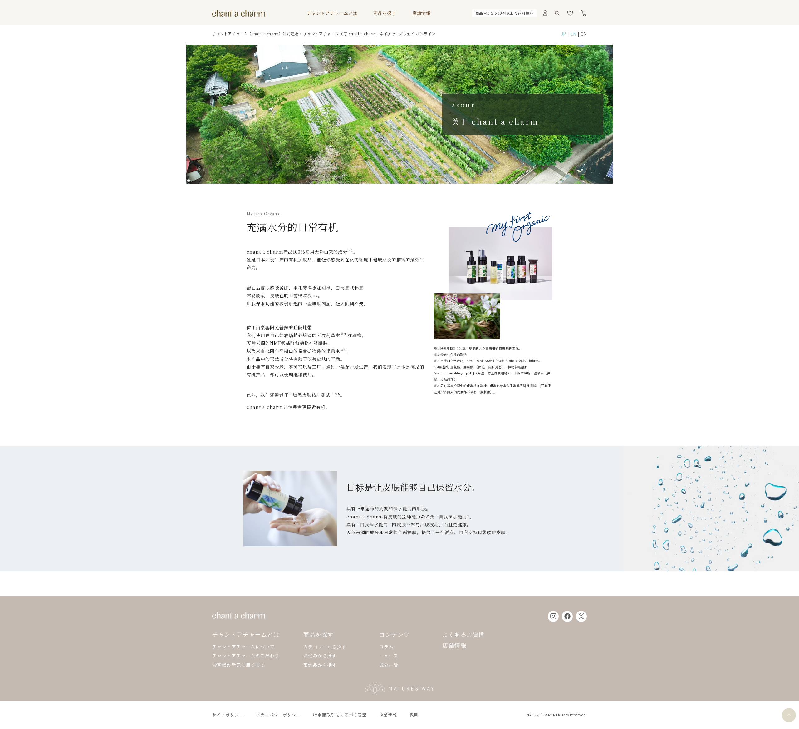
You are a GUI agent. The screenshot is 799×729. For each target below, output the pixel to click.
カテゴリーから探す (325, 646)
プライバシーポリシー (278, 715)
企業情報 (388, 715)
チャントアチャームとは (332, 13)
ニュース (388, 655)
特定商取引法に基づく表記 (340, 715)
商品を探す (384, 13)
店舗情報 (421, 13)
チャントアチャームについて (243, 646)
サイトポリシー (227, 715)
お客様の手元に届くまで (238, 665)
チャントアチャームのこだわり (246, 655)
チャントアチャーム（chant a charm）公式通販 (255, 33)
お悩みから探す (320, 655)
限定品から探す (320, 665)
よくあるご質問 (463, 634)
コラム (386, 646)
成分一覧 (389, 665)
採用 (414, 715)
